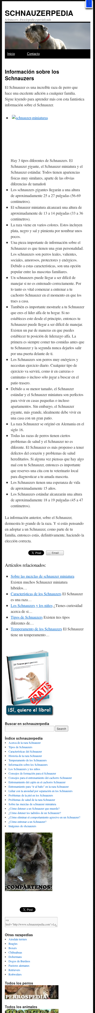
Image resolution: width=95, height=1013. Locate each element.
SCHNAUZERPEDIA (39, 13)
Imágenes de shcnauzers (22, 826)
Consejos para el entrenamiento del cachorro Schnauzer (40, 778)
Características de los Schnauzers (36, 593)
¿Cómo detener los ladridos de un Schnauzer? (35, 813)
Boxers (13, 948)
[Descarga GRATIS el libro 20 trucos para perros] (29, 715)
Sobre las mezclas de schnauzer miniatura (42, 576)
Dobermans (15, 957)
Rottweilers (15, 974)
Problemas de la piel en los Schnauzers (31, 795)
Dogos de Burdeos (19, 961)
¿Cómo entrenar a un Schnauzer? (27, 822)
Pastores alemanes (19, 965)
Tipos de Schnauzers (27, 617)
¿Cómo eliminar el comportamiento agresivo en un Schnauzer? (44, 817)
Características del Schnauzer (25, 751)
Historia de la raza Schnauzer (25, 756)
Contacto (33, 54)
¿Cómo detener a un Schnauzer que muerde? (34, 808)
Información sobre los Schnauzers (28, 764)
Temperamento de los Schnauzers (36, 628)
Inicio (11, 54)
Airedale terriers (18, 939)
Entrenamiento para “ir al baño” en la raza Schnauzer (39, 786)
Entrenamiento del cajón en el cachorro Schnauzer (37, 782)
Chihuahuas (15, 952)
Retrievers (14, 970)
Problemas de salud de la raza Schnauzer (32, 800)
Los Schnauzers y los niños (32, 605)
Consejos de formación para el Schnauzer (32, 773)
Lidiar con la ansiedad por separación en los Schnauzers (41, 791)
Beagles (13, 943)
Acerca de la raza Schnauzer (25, 743)
